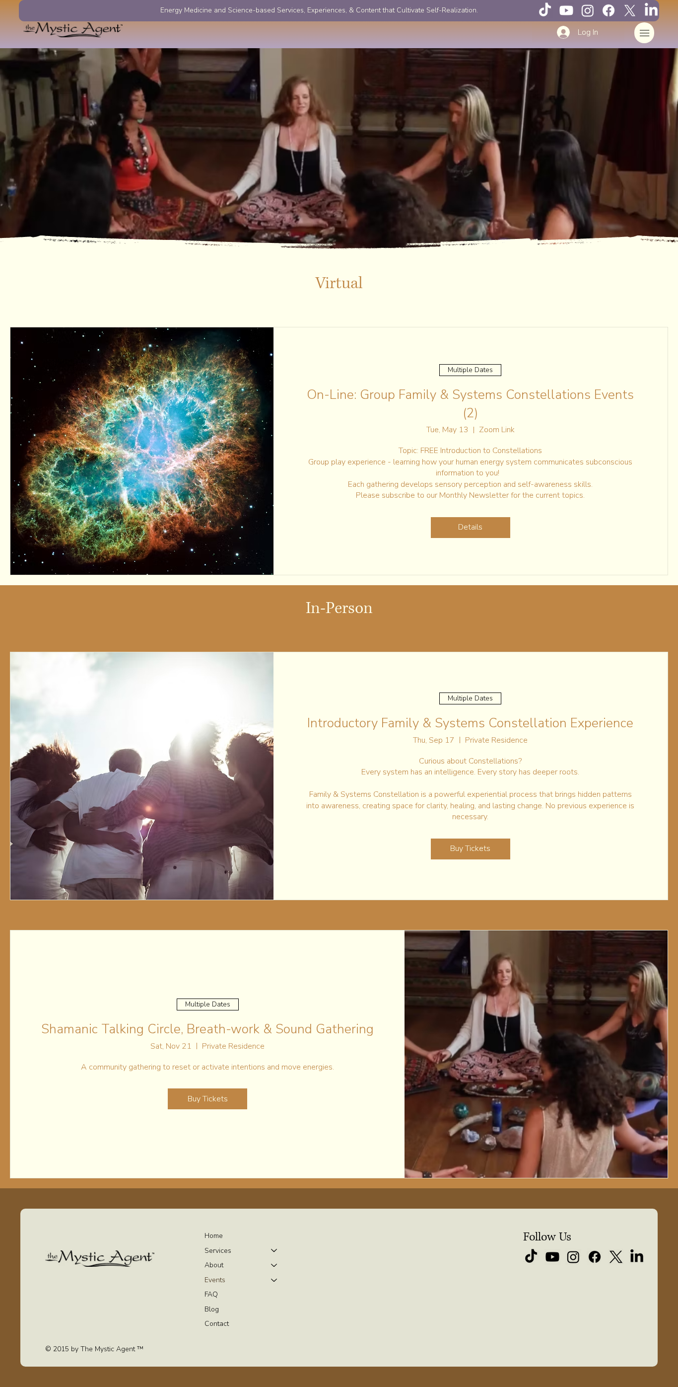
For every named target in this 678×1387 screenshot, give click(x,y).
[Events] (274, 1280)
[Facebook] (608, 10)
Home (213, 1235)
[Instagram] (588, 10)
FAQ (211, 1294)
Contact (216, 1323)
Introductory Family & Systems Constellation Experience (470, 723)
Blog (211, 1309)
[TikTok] (545, 10)
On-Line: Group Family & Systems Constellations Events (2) (470, 403)
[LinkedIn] (651, 10)
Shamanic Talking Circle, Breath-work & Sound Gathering (207, 1029)
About (213, 1265)
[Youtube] (566, 10)
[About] (274, 1265)
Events (214, 1280)
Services (217, 1250)
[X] (630, 10)
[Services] (274, 1250)
